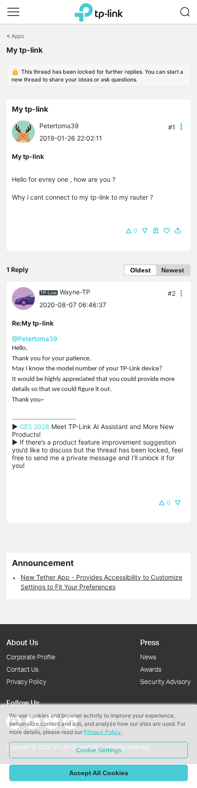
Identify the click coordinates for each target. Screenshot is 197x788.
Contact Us (22, 669)
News (148, 657)
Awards (150, 669)
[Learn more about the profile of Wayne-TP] (25, 298)
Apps (17, 36)
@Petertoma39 (34, 338)
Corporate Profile (30, 657)
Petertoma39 (59, 126)
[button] (13, 12)
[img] (155, 230)
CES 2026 (34, 426)
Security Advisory (165, 681)
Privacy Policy (26, 681)
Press (149, 642)
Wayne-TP (75, 292)
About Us (22, 642)
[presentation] (23, 131)
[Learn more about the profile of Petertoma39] (25, 131)
